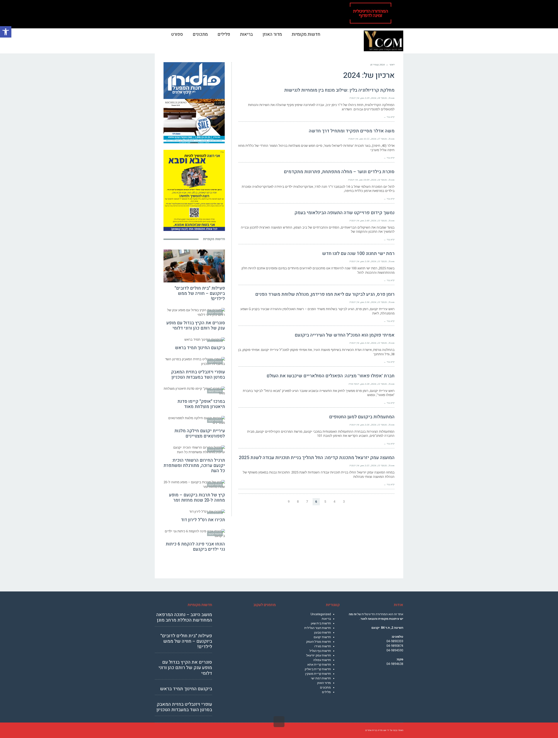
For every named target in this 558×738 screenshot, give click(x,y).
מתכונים (325, 687)
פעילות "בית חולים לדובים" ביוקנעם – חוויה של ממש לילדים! (200, 293)
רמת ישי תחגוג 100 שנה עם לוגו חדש (358, 253)
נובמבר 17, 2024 (379, 138)
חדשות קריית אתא (319, 664)
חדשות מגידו (322, 646)
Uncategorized (321, 614)
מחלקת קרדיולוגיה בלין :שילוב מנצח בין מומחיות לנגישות (339, 90)
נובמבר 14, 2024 (379, 179)
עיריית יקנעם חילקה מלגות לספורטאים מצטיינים (199, 433)
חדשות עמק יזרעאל (318, 655)
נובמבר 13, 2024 (379, 220)
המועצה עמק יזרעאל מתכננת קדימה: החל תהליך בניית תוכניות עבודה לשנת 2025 (317, 457)
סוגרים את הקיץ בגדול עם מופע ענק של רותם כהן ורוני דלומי (195, 325)
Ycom (392, 98)
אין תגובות (354, 98)
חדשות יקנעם (322, 637)
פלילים (326, 692)
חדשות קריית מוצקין (318, 673)
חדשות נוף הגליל (320, 651)
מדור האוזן (324, 683)
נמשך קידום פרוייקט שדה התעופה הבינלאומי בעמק (344, 212)
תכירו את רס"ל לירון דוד (203, 520)
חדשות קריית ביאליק (318, 669)
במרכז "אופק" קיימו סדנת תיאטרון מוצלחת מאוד (201, 404)
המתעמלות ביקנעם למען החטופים (362, 416)
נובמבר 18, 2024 (379, 98)
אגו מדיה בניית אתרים (375, 730)
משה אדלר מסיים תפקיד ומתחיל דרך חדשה (352, 131)
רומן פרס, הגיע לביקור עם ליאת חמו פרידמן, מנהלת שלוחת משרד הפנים (325, 294)
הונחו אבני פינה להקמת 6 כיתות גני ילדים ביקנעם (195, 546)
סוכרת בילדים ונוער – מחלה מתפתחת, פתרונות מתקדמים (339, 171)
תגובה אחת (354, 384)
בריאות (326, 618)
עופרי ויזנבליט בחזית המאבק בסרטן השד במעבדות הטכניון (198, 374)
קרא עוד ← (389, 117)
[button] (5, 32)
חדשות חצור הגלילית (317, 628)
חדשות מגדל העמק (318, 641)
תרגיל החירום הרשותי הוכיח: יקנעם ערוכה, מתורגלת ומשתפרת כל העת (194, 465)
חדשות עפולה (322, 660)
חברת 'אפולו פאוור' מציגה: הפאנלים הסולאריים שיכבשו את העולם (331, 375)
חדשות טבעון (322, 632)
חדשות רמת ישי (321, 678)
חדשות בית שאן (321, 623)
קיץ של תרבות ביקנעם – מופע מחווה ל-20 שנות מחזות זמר (197, 497)
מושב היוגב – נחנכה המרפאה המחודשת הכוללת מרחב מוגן (184, 617)
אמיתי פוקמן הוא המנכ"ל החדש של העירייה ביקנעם (345, 335)
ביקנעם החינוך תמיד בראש (200, 348)
